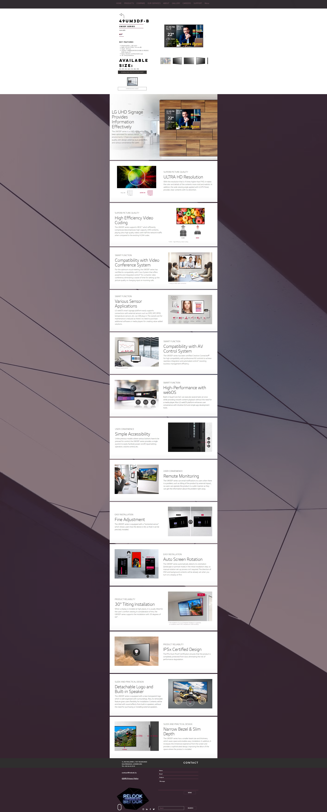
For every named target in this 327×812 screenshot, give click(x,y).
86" (135, 69)
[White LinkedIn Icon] (147, 809)
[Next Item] (205, 36)
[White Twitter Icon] (154, 809)
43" (120, 69)
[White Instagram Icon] (143, 809)
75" (132, 69)
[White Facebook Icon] (150, 809)
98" (138, 69)
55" (126, 69)
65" (129, 69)
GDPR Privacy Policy (130, 778)
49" (123, 69)
